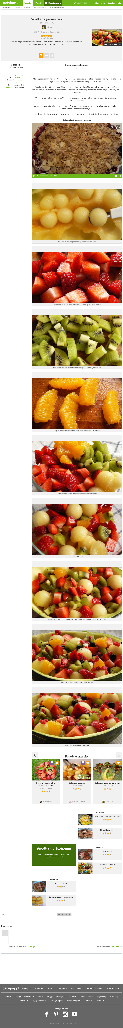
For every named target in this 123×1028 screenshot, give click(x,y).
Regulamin (63, 988)
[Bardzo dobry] (49, 35)
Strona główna (6, 7)
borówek (9, 87)
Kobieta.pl (24, 1000)
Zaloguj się (100, 3)
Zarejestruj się (114, 3)
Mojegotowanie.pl (39, 1000)
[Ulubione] (57, 763)
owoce (60, 914)
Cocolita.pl (100, 1000)
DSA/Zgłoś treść (112, 988)
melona (12, 75)
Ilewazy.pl (72, 996)
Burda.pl (89, 1000)
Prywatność (39, 988)
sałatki (67, 914)
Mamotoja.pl (29, 996)
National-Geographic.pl (97, 996)
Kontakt (88, 988)
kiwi (16, 82)
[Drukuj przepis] (52, 55)
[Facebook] (47, 1013)
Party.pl (50, 996)
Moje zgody (26, 988)
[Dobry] (46, 35)
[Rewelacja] (51, 35)
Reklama (98, 988)
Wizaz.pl (8, 996)
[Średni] (44, 35)
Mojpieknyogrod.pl (74, 1000)
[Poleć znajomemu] (46, 55)
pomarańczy (19, 80)
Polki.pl (18, 996)
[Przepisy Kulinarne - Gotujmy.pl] (11, 2)
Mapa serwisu (76, 988)
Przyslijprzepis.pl (56, 1000)
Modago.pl (60, 996)
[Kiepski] (42, 35)
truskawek (17, 77)
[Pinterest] (56, 1013)
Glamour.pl (114, 996)
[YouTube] (75, 1013)
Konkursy (51, 988)
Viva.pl (40, 996)
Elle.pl (82, 996)
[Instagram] (66, 1013)
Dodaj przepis (54, 3)
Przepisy (28, 3)
